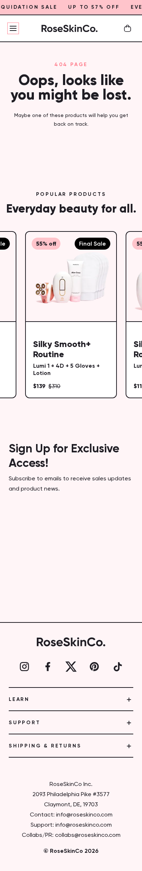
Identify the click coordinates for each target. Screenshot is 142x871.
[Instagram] (24, 667)
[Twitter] (71, 667)
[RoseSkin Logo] (70, 28)
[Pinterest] (94, 667)
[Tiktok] (117, 667)
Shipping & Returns (45, 746)
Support (24, 722)
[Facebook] (48, 667)
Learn (19, 699)
